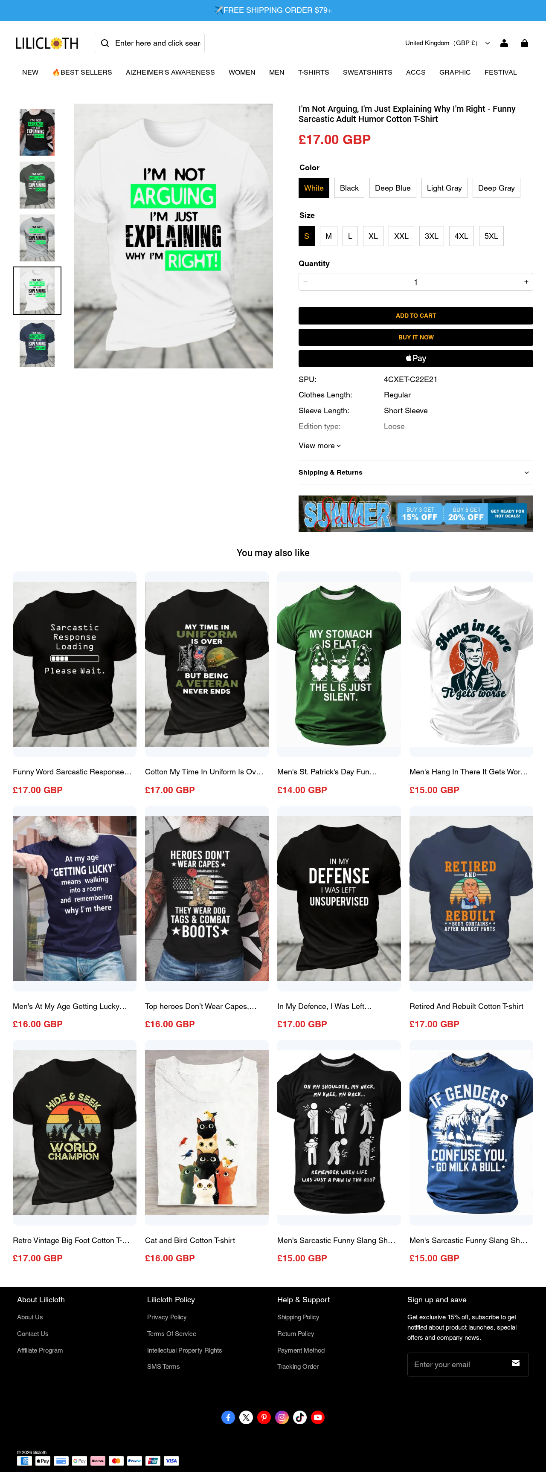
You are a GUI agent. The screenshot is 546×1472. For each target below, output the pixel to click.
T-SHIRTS (313, 72)
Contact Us (33, 1333)
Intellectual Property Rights (184, 1350)
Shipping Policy (298, 1317)
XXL (401, 236)
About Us (30, 1317)
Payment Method (301, 1350)
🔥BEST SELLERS (82, 72)
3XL (432, 236)
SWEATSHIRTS (367, 72)
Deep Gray (496, 187)
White (314, 187)
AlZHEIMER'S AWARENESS (170, 72)
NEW (30, 72)
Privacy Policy (167, 1317)
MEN (277, 72)
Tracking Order (298, 1366)
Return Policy (295, 1333)
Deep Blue (393, 187)
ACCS (416, 72)
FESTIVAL (501, 72)
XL (373, 236)
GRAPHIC (455, 72)
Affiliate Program (40, 1350)
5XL (491, 236)
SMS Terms (163, 1366)
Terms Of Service (171, 1333)
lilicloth (39, 1452)
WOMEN (242, 72)
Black (349, 187)
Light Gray (444, 187)
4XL (461, 236)
